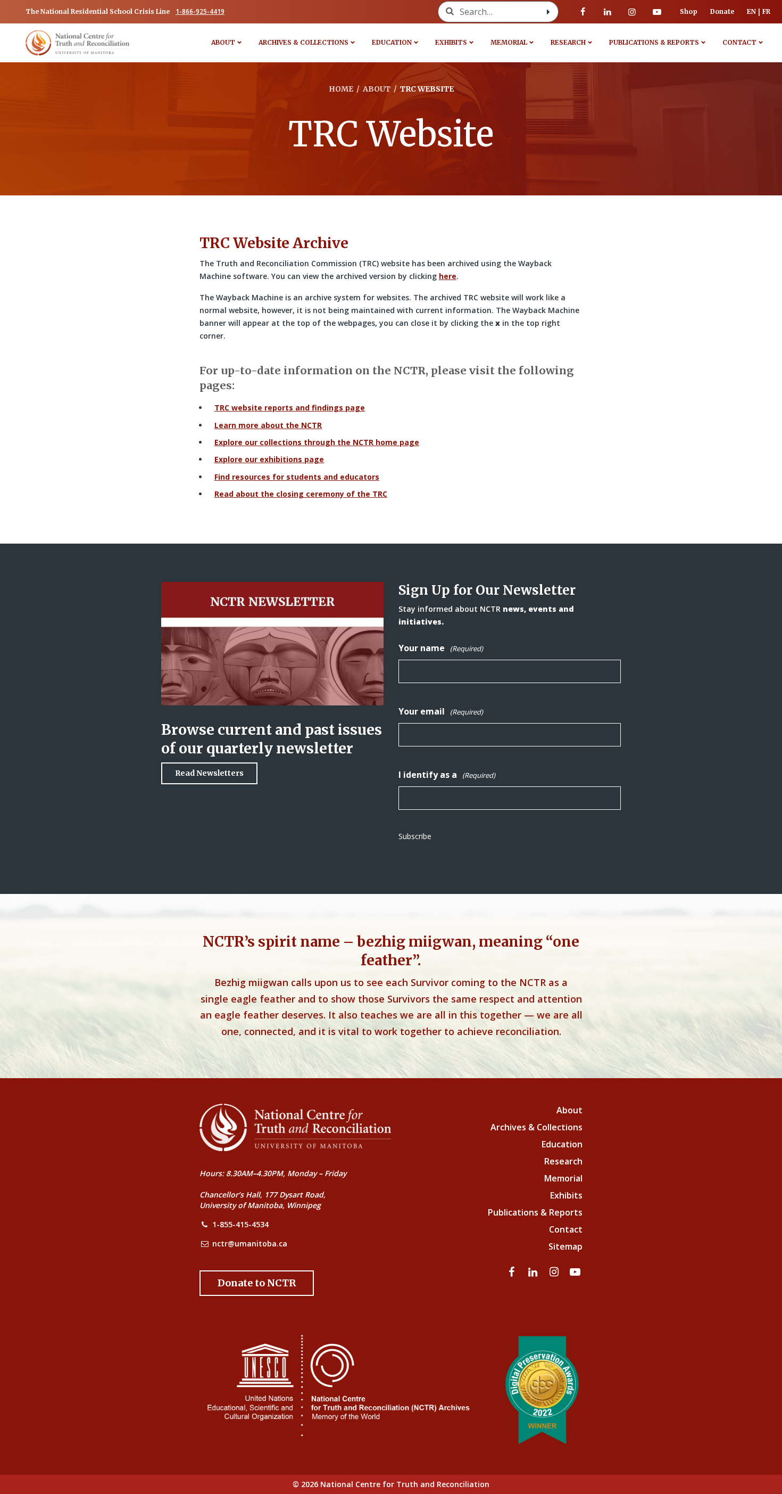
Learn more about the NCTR (268, 425)
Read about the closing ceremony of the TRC (300, 494)
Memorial (508, 42)
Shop (688, 11)
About (223, 42)
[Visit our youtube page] (657, 11)
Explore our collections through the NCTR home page (316, 442)
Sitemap (565, 1246)
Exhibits (451, 42)
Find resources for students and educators (296, 477)
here (447, 276)
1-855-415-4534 (240, 1224)
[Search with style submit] (548, 11)
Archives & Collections (303, 42)
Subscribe (414, 836)
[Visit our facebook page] (583, 11)
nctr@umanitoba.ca (249, 1243)
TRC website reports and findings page (289, 408)
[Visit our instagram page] (632, 11)
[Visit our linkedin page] (607, 11)
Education (392, 42)
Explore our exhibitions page (269, 459)
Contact (739, 42)
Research (568, 42)
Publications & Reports (654, 42)
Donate (722, 11)
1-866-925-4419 (200, 11)
